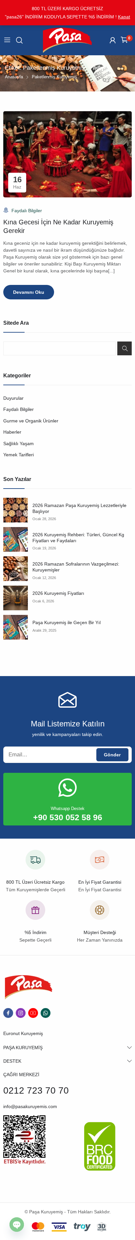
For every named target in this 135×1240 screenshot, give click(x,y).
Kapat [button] (124, 16)
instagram (21, 1013)
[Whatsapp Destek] (67, 787)
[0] (124, 40)
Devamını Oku (28, 292)
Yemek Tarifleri (18, 454)
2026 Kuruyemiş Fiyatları (58, 593)
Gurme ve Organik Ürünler (30, 420)
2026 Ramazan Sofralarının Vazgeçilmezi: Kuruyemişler (75, 566)
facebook (8, 1013)
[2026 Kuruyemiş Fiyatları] (15, 598)
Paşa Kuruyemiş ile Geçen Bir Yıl (66, 622)
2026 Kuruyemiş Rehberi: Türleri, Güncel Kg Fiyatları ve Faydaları (78, 537)
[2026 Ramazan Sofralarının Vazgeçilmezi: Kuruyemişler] (15, 568)
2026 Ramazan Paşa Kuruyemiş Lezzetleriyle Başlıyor (79, 508)
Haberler (12, 432)
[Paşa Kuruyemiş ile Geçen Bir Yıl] (15, 627)
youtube (33, 1013)
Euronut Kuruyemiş (23, 1033)
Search (124, 348)
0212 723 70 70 (36, 1090)
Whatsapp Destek (68, 808)
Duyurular (13, 398)
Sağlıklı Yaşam (18, 443)
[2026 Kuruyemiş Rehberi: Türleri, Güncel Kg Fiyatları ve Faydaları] (15, 539)
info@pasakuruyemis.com (30, 1106)
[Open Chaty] (17, 1224)
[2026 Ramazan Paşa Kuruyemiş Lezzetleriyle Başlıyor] (15, 510)
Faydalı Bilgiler (26, 210)
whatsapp (45, 1013)
